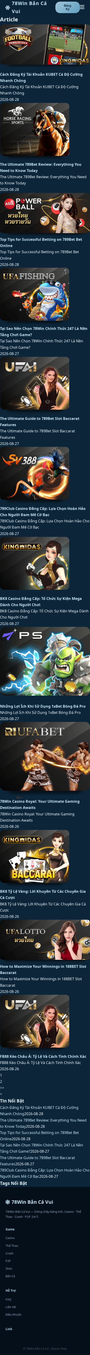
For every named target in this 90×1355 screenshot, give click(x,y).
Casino (10, 1238)
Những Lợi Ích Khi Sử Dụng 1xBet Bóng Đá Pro (43, 706)
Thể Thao (12, 1246)
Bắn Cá (10, 1276)
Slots (9, 1268)
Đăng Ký (67, 7)
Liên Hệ (11, 1307)
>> (2, 1087)
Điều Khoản (13, 1314)
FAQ (8, 1299)
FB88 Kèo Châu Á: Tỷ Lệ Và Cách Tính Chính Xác (43, 1056)
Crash (9, 1253)
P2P (8, 1261)
